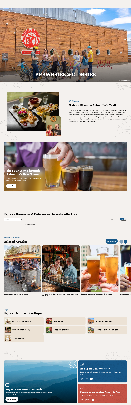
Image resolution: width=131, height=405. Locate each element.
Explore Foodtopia (111, 57)
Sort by (113, 219)
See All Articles (111, 241)
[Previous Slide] (121, 242)
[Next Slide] (125, 242)
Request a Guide (12, 399)
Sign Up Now (84, 379)
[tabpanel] (76, 224)
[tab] (122, 219)
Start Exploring (85, 400)
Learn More (11, 186)
